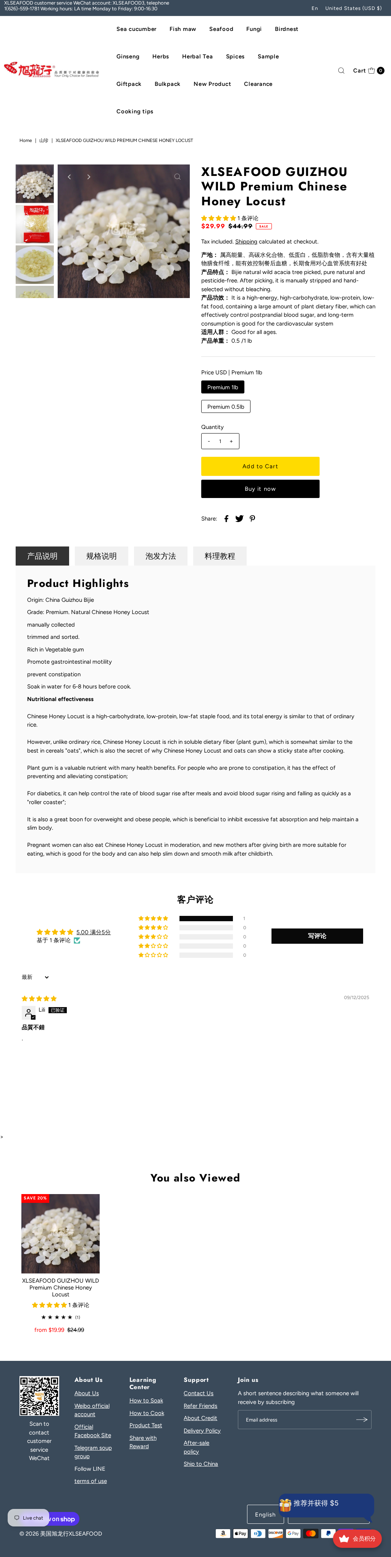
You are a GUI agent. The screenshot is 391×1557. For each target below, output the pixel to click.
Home (25, 140)
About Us (86, 1393)
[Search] (341, 70)
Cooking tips (134, 111)
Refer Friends (200, 1405)
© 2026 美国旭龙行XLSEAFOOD (60, 1533)
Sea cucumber (136, 29)
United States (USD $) (353, 8)
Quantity (212, 427)
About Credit (200, 1418)
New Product (212, 84)
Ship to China (201, 1463)
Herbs (160, 56)
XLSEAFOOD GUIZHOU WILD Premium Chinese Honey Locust (60, 1287)
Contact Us (198, 1393)
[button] (219, 218)
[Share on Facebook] (226, 518)
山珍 (43, 140)
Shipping (246, 241)
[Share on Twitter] (239, 518)
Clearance (258, 84)
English (265, 1514)
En (315, 8)
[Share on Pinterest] (252, 518)
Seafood (221, 29)
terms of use (90, 1481)
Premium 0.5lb (225, 406)
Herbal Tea (197, 56)
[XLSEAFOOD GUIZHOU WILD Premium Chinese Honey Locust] (60, 1233)
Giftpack (129, 84)
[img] (39, 998)
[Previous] (69, 176)
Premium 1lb (222, 387)
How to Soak (146, 1400)
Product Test (145, 1425)
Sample (268, 56)
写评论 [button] (317, 936)
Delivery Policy (202, 1430)
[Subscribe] (362, 1419)
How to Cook (146, 1413)
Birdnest (287, 29)
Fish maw (183, 29)
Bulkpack (168, 84)
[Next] (88, 176)
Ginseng (127, 56)
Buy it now (260, 488)
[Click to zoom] (177, 176)
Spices (235, 56)
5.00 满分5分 (93, 932)
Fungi (254, 29)
